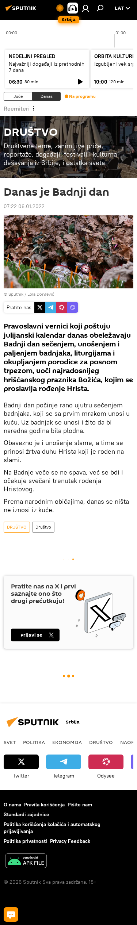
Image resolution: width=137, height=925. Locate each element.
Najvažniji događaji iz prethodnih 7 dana (46, 67)
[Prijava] (85, 8)
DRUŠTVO (17, 527)
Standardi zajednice (26, 814)
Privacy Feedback (70, 841)
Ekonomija (67, 742)
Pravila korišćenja (44, 804)
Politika (34, 742)
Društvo (43, 527)
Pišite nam (80, 804)
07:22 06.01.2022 (24, 206)
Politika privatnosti (25, 841)
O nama (12, 804)
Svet (10, 742)
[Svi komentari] (11, 914)
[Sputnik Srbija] (22, 11)
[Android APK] (26, 861)
